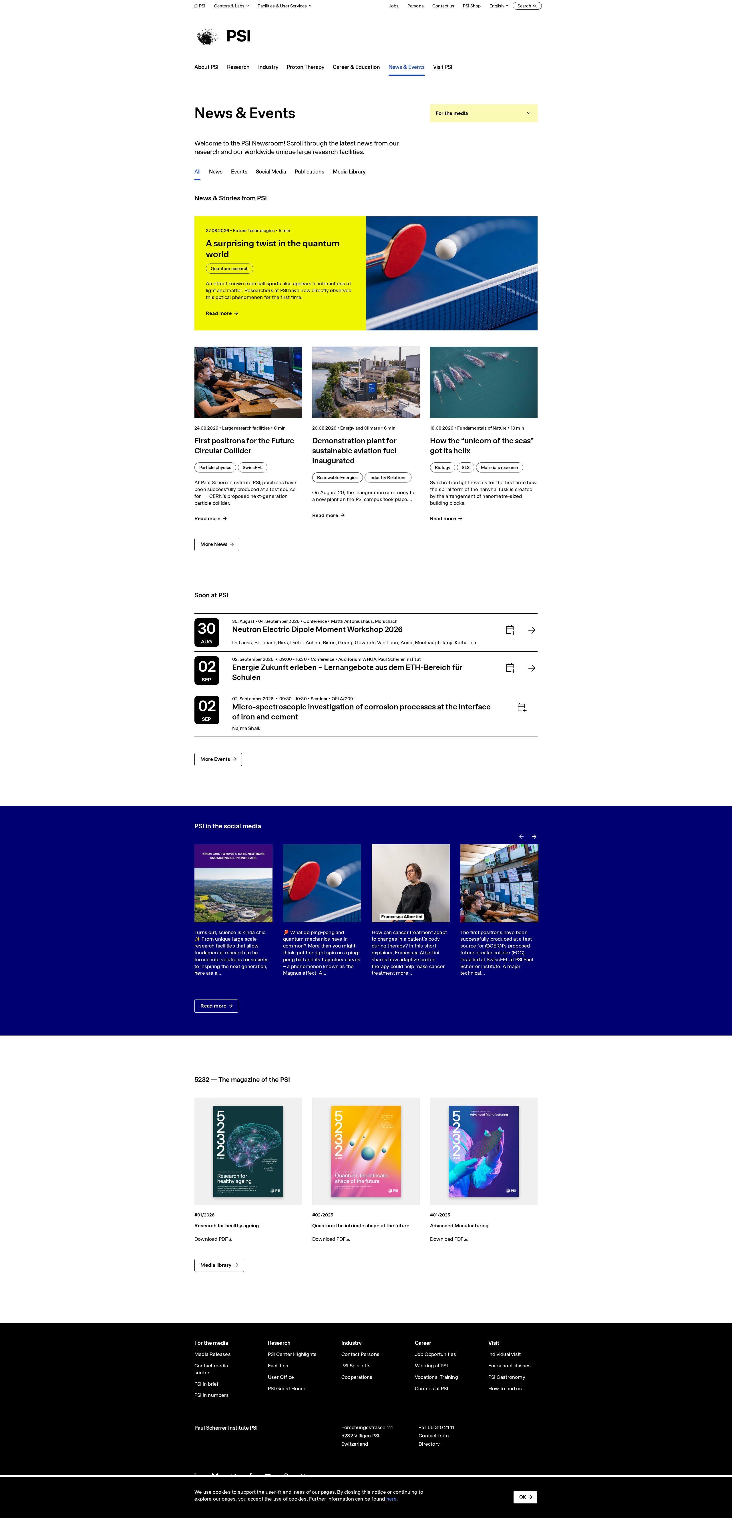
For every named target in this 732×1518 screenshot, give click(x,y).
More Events (215, 759)
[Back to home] (222, 35)
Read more (213, 1006)
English (497, 5)
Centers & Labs (229, 5)
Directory (429, 1444)
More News (214, 544)
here (391, 1499)
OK (522, 1497)
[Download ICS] (499, 629)
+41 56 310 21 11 (436, 1427)
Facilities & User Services (282, 5)
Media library (216, 1265)
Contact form (434, 1436)
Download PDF (211, 1239)
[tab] (484, 113)
